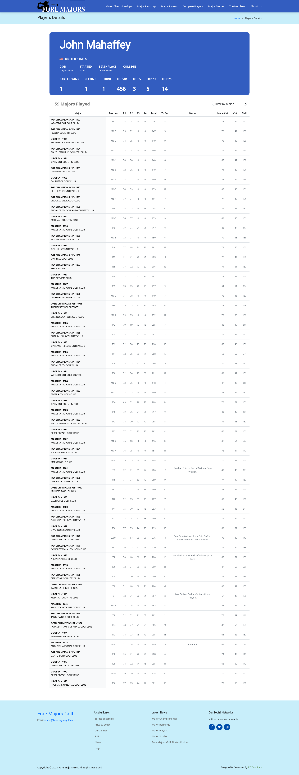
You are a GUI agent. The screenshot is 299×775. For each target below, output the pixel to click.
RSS (97, 736)
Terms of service (104, 719)
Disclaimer (101, 730)
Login (98, 748)
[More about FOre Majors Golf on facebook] (212, 727)
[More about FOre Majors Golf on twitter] (219, 727)
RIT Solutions (255, 767)
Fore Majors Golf (55, 714)
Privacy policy (102, 724)
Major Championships (119, 6)
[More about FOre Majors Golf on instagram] (227, 727)
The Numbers (237, 6)
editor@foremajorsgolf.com (59, 720)
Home (237, 18)
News (98, 742)
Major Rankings (146, 6)
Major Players (169, 6)
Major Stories (216, 6)
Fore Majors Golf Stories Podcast (170, 742)
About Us (256, 6)
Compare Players (193, 6)
